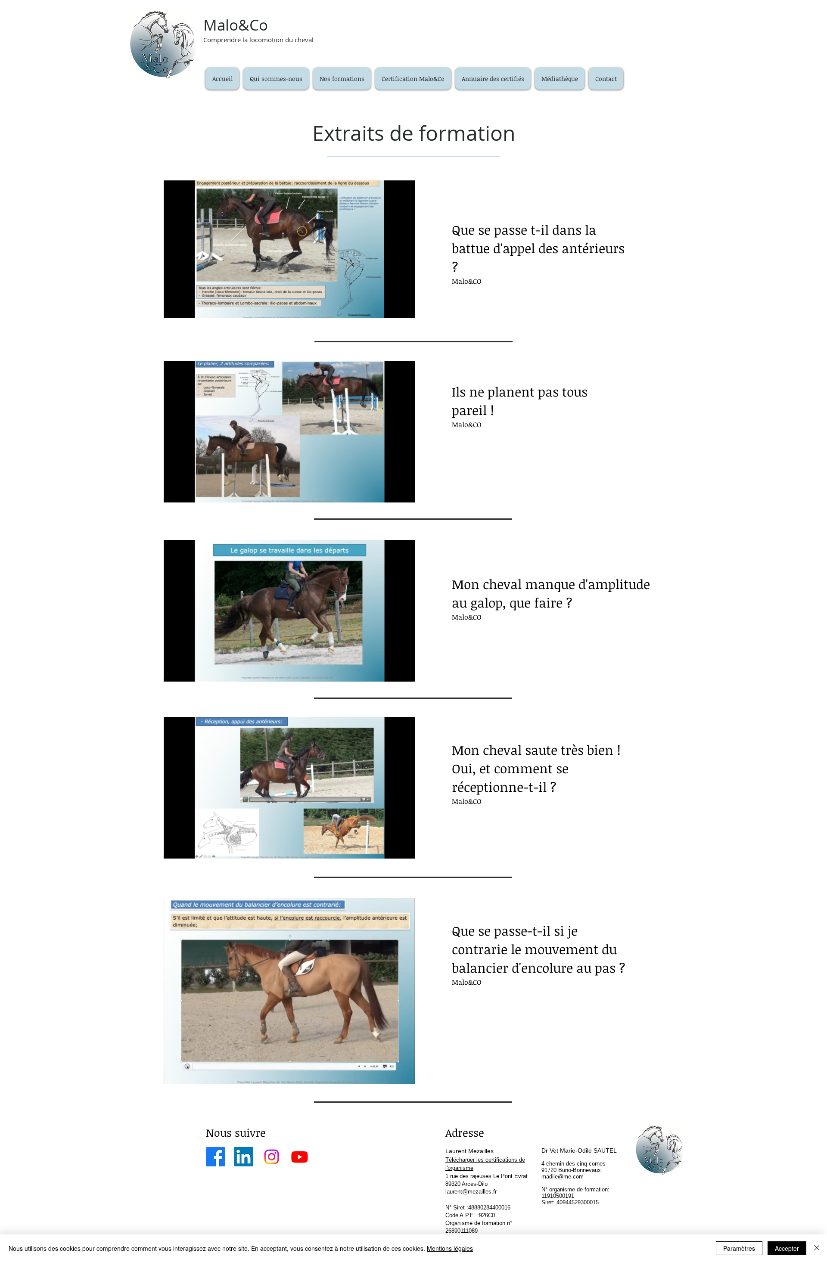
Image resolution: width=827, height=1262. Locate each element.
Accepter (787, 1248)
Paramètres (739, 1248)
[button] (342, 79)
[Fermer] (816, 1248)
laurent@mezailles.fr (471, 1191)
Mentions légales (450, 1248)
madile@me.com (562, 1176)
